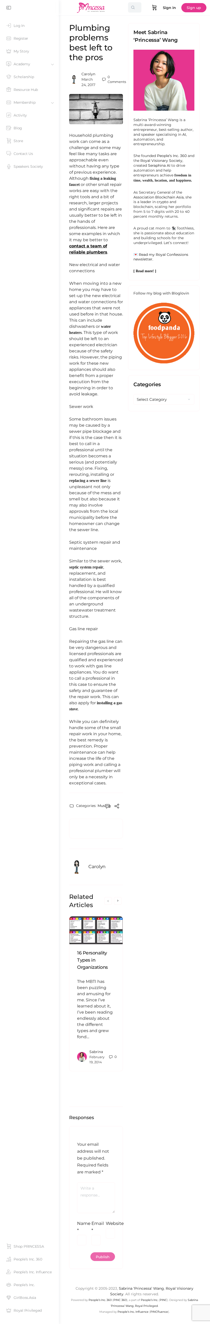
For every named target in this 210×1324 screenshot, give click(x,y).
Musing (104, 805)
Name (81, 1227)
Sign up (194, 7)
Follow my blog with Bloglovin (161, 293)
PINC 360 (120, 1300)
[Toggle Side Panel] (9, 8)
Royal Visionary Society (161, 160)
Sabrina (96, 1051)
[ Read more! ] (144, 271)
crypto (163, 201)
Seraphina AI (159, 165)
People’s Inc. (149, 1300)
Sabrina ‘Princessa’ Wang (141, 1288)
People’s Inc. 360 (172, 155)
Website (110, 1223)
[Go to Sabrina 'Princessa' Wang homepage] (91, 7)
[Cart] (154, 7)
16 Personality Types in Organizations (92, 960)
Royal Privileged (146, 1306)
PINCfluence (159, 1312)
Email (96, 1227)
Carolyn (88, 74)
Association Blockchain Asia (158, 197)
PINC (163, 1300)
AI (184, 134)
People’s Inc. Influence (133, 1312)
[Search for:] (134, 7)
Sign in (169, 7)
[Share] (117, 806)
